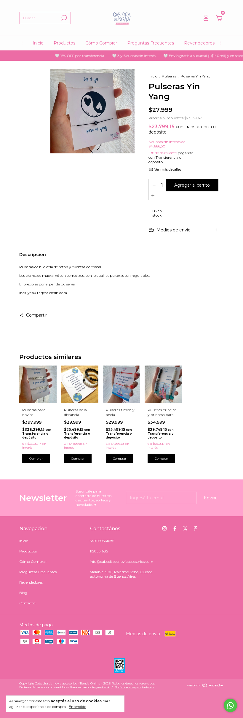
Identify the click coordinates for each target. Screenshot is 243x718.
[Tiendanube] (205, 686)
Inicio (38, 43)
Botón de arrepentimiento (134, 687)
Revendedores (199, 43)
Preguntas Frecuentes (150, 43)
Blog (23, 592)
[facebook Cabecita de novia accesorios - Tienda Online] (174, 528)
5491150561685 (102, 540)
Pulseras (169, 76)
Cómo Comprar (101, 43)
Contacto (27, 603)
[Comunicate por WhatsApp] (230, 705)
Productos (64, 43)
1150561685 (99, 551)
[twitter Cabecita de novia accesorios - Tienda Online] (185, 528)
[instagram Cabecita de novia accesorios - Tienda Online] (164, 528)
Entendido (77, 706)
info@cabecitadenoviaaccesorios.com (121, 561)
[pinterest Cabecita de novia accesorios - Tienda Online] (195, 528)
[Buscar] (63, 18)
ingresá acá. (101, 687)
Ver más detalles (167, 169)
